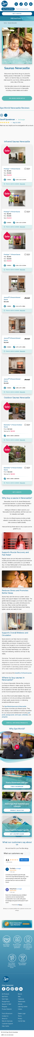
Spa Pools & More (8, 9)
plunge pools (10, 715)
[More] (17, 155)
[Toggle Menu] (31, 4)
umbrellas (25, 715)
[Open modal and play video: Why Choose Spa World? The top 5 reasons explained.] (17, 747)
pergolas (5, 717)
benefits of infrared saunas (23, 673)
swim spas (18, 715)
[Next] (5, 115)
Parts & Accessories (22, 9)
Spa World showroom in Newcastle (15, 706)
